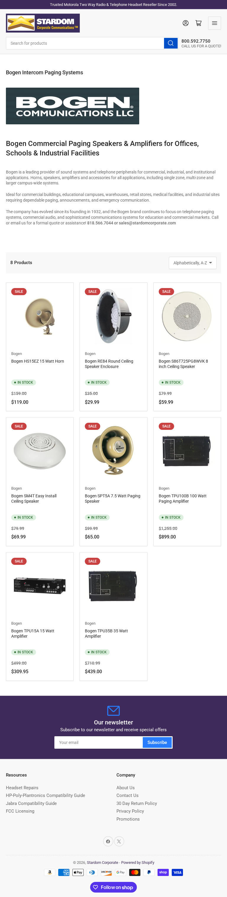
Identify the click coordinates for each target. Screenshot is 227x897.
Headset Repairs (22, 787)
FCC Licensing (20, 811)
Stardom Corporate (102, 862)
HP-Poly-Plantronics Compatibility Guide (45, 795)
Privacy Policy (130, 811)
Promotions (128, 819)
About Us (125, 787)
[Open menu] (214, 23)
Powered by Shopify (137, 862)
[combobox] (92, 43)
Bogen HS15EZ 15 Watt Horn (37, 361)
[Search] (170, 43)
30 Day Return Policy (136, 803)
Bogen (16, 353)
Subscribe (157, 742)
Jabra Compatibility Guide (31, 803)
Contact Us (127, 795)
